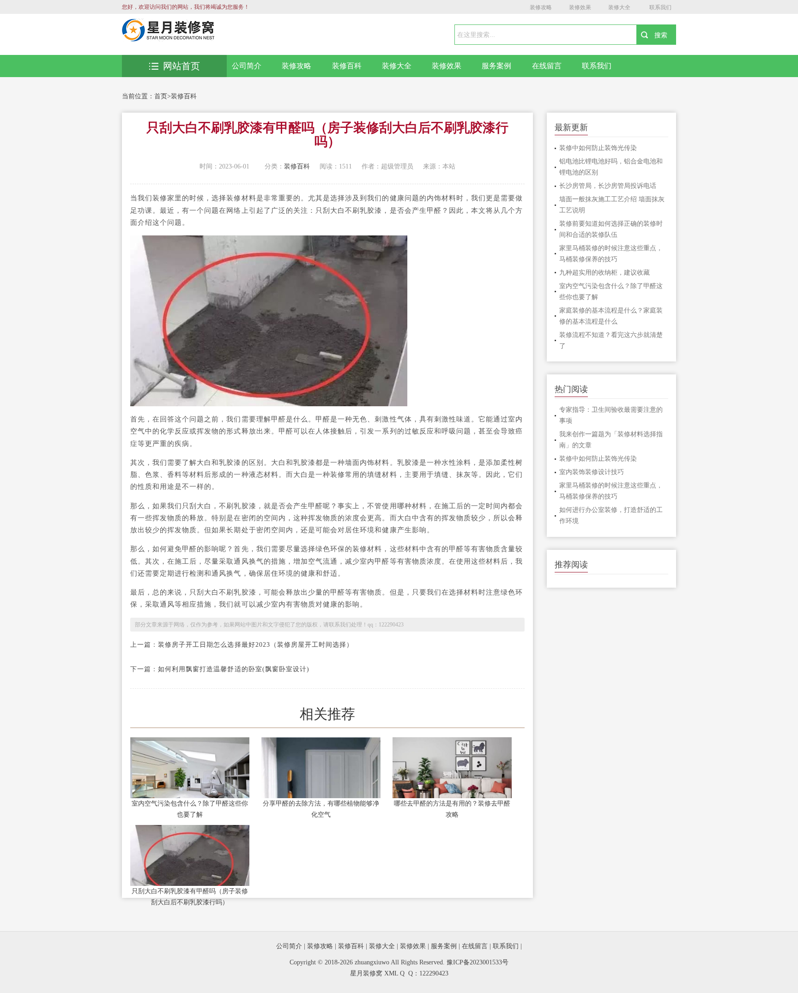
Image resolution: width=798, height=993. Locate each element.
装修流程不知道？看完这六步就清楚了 (611, 340)
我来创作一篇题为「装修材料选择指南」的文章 (611, 440)
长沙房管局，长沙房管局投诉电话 (607, 185)
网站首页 (181, 66)
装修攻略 (541, 7)
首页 (160, 96)
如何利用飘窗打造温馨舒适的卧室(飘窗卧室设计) (233, 669)
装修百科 (347, 66)
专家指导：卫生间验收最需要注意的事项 (611, 415)
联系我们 (660, 7)
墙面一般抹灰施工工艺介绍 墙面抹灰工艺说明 (612, 205)
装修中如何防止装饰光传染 (598, 147)
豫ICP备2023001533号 (477, 962)
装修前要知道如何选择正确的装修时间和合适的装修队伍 (611, 229)
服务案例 (496, 66)
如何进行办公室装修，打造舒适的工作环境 (611, 515)
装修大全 (619, 7)
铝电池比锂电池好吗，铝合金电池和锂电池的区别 (611, 167)
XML (391, 973)
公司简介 (246, 66)
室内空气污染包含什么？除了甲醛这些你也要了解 (190, 809)
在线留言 (547, 66)
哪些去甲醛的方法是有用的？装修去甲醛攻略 (452, 809)
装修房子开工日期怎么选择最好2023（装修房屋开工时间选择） (256, 644)
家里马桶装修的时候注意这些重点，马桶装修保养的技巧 (611, 254)
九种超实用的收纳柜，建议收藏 (604, 272)
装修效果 (580, 7)
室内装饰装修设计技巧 (591, 472)
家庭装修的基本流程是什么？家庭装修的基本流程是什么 (611, 316)
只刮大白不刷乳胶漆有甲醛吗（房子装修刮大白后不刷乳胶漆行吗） (190, 897)
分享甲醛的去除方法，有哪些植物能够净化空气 (321, 809)
